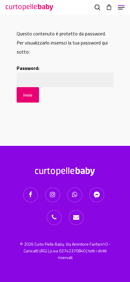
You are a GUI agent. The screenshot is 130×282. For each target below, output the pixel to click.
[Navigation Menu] (121, 7)
